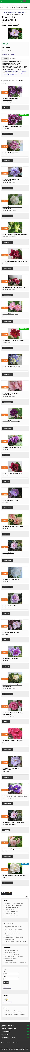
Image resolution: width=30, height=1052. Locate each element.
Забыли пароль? (7, 988)
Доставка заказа (9, 931)
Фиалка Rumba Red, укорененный (14, 287)
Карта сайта (23, 962)
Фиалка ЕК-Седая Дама (10, 606)
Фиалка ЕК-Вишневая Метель (12, 474)
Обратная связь (15, 1042)
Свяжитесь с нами (19, 929)
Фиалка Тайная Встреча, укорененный (11, 99)
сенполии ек (9, 74)
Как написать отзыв (21, 941)
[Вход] (28, 1)
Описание (6, 58)
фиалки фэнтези (22, 71)
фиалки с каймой (15, 73)
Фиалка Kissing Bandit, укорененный (15, 796)
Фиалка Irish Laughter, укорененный (15, 234)
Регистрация (6, 986)
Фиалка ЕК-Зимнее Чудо (11, 632)
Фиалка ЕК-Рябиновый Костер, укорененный (13, 713)
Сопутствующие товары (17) (11, 915)
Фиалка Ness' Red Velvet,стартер (13, 340)
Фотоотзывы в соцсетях (10, 958)
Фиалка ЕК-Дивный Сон (10, 500)
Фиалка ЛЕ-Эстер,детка (10, 314)
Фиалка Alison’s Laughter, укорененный (11, 179)
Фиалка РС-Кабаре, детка (11, 153)
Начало (2, 6)
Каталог (5, 1031)
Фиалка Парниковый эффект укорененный (12, 207)
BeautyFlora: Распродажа (17, 1010)
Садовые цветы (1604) (10, 913)
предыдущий (11, 12)
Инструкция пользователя (11, 950)
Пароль (5, 976)
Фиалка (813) (8, 903)
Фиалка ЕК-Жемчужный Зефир (13, 526)
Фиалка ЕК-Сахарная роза (11, 579)
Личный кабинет (9, 929)
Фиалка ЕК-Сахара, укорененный (13, 822)
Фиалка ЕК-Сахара (8, 553)
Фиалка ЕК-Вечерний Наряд (12, 447)
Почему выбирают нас (10, 952)
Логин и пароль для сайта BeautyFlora (14, 956)
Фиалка (7, 6)
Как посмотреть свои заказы (12, 954)
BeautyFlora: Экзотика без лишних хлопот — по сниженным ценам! (15, 1013)
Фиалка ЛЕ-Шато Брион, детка (12, 126)
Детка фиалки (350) (10, 909)
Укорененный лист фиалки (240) (14, 905)
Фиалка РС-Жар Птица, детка (12, 367)
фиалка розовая (7, 73)
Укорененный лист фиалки (16, 6)
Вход (6, 982)
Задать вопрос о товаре (8, 54)
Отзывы (13, 58)
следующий (18, 12)
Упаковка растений (9, 941)
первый (5, 12)
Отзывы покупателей (10, 939)
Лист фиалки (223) (18, 903)
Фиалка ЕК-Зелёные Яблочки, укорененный (12, 685)
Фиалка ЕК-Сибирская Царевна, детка (13, 741)
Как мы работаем (19, 937)
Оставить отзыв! (7, 1002)
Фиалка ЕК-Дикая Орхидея (11, 421)
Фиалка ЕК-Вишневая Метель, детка (15, 261)
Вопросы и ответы (9, 960)
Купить (7, 107)
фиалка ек (14, 74)
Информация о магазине (6, 1042)
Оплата (16, 931)
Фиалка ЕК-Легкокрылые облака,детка (11, 768)
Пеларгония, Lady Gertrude (11, 849)
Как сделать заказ (9, 937)
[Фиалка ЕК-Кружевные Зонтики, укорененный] (15, 33)
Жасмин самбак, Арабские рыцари (14, 875)
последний (23, 12)
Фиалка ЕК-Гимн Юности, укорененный (11, 393)
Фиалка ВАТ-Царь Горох (10, 658)
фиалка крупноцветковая (12, 71)
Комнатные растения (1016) (11, 911)
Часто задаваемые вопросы (11, 962)
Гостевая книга (8, 1038)
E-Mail (4, 971)
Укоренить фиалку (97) (12, 907)
